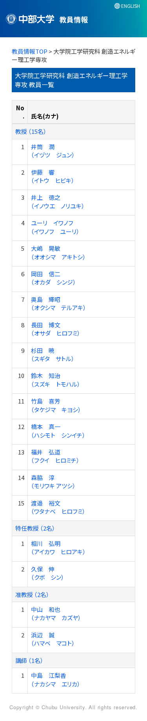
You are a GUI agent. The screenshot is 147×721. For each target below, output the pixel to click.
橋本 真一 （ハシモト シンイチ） (58, 430)
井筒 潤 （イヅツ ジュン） (53, 150)
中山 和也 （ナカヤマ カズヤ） (56, 613)
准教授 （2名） (32, 594)
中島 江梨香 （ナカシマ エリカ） (55, 679)
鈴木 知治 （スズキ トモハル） (55, 379)
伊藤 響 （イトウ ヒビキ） (52, 176)
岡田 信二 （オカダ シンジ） (53, 278)
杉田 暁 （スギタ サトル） (52, 354)
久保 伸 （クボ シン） (47, 573)
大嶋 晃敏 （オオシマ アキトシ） (58, 252)
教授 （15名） (31, 131)
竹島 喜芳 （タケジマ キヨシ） (56, 405)
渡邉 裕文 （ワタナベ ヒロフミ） (58, 507)
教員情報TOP (29, 51)
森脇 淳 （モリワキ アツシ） (53, 481)
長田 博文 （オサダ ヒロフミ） (55, 329)
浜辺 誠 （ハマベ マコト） (53, 639)
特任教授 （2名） (35, 528)
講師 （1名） (29, 660)
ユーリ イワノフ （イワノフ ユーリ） (55, 227)
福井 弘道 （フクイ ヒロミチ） (55, 456)
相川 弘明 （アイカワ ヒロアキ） (58, 547)
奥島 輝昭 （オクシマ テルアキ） (58, 303)
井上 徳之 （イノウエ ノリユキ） (58, 201)
